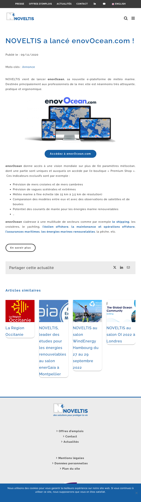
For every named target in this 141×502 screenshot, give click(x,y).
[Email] (128, 267)
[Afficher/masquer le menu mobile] (133, 18)
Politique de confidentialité (76, 496)
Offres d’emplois (71, 431)
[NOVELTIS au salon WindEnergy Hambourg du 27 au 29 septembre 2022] (87, 301)
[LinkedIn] (121, 267)
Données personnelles (71, 463)
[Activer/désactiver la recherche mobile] (126, 18)
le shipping (120, 221)
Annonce (28, 67)
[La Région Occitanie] (20, 301)
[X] (114, 267)
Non (56, 496)
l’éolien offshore (55, 226)
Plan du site (71, 468)
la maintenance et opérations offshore (103, 226)
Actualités (71, 441)
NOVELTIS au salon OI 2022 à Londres (120, 334)
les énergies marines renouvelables (68, 231)
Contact (71, 436)
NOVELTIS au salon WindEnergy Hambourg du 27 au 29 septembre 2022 (86, 348)
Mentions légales (71, 458)
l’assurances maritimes (23, 231)
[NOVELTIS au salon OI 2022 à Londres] (120, 301)
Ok (51, 496)
